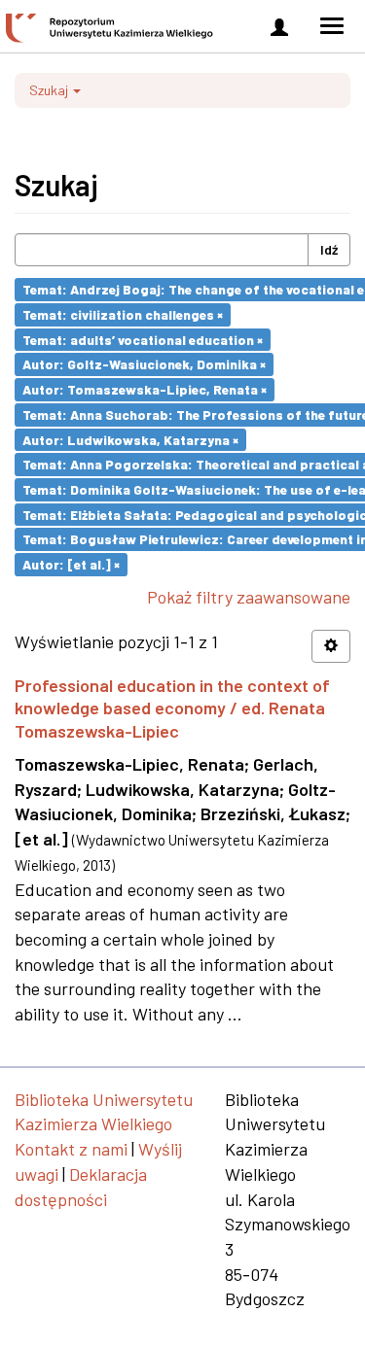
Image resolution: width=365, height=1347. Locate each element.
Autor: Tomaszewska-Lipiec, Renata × (144, 389)
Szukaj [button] (50, 90)
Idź (329, 249)
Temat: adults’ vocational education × (142, 338)
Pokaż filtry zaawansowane (248, 596)
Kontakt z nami (71, 1148)
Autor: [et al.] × (71, 564)
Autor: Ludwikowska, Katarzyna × (130, 439)
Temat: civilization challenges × (122, 314)
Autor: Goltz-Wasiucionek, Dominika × (144, 364)
